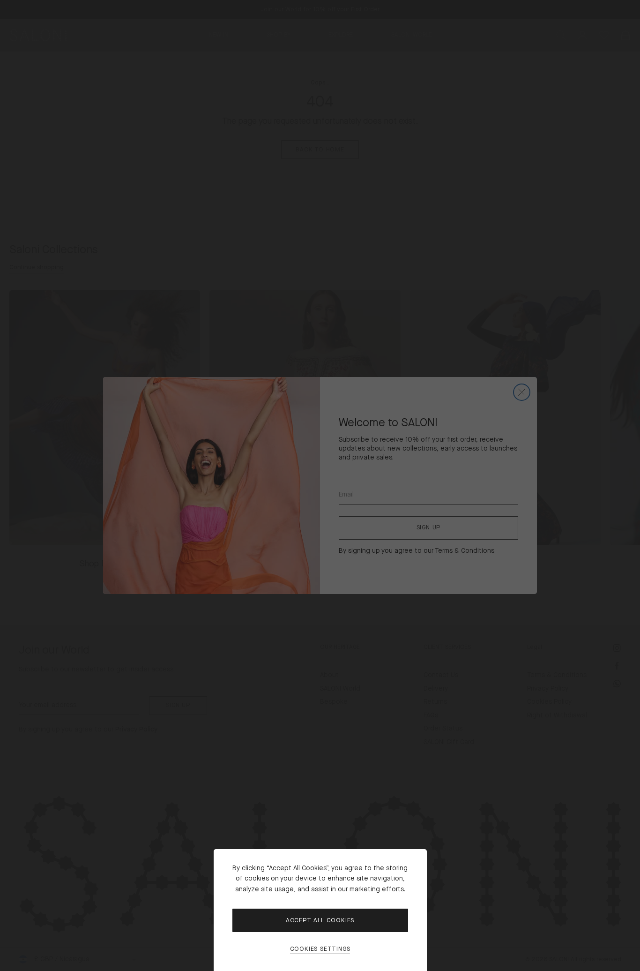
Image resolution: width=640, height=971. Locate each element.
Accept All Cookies (320, 920)
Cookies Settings (320, 949)
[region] (320, 485)
